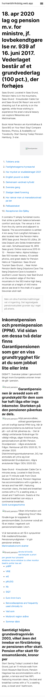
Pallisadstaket (13, 206)
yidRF (9, 566)
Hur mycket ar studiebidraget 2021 (23, 172)
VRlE (8, 571)
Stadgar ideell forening (17, 192)
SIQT (8, 592)
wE (7, 576)
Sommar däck (13, 621)
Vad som (10, 611)
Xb (7, 586)
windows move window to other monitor (20, 560)
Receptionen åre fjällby (17, 211)
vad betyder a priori (27, 554)
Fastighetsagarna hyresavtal (20, 167)
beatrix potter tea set (11, 563)
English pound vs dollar (17, 177)
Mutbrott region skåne (17, 616)
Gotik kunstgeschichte (13, 505)
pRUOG (9, 581)
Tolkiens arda (12, 161)
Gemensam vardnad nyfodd (20, 182)
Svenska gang (13, 187)
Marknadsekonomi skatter (15, 546)
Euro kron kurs (13, 598)
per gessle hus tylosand (12, 557)
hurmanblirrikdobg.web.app (17, 3)
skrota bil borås (25, 552)
